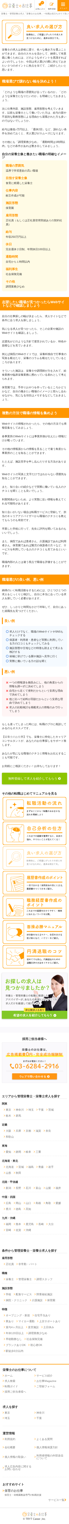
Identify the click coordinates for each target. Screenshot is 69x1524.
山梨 (48, 1187)
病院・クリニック (16, 1300)
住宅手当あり (42, 1315)
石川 (28, 1187)
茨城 (51, 1109)
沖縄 (28, 1230)
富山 (38, 1187)
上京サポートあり (50, 1321)
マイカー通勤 (26, 1321)
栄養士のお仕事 (14, 736)
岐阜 (28, 1151)
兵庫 (18, 1130)
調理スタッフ (44, 1279)
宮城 (21, 1166)
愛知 (8, 1151)
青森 (41, 1166)
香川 (8, 1209)
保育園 (51, 1300)
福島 (31, 1166)
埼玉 (31, 1109)
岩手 (51, 1166)
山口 (28, 1203)
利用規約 (10, 1439)
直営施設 (33, 1327)
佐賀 (18, 1230)
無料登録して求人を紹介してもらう (32, 778)
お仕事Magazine (46, 1381)
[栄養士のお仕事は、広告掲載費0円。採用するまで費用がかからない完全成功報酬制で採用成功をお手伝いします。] (34, 1062)
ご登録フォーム (45, 1386)
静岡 (18, 1151)
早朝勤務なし (14, 1339)
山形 (8, 1172)
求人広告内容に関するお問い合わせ (18, 1467)
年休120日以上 (15, 1333)
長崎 (41, 1224)
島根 (38, 1203)
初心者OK (36, 1345)
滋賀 (38, 1130)
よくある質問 (44, 1439)
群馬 (18, 1115)
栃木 (8, 1115)
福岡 (8, 1224)
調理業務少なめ (37, 1333)
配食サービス (24, 1294)
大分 (51, 1224)
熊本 (18, 1224)
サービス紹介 (44, 1375)
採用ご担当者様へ (15, 1391)
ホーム (9, 1375)
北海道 (10, 1166)
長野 (18, 1187)
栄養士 (10, 1279)
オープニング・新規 (18, 1315)
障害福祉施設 (44, 1294)
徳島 (18, 1209)
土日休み (48, 1327)
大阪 (8, 1130)
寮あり (10, 1321)
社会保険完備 (34, 1339)
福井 (58, 1187)
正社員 (10, 1264)
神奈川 (20, 1109)
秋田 (18, 1172)
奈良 (48, 1130)
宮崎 (8, 1230)
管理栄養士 (25, 1279)
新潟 (8, 1187)
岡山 (18, 1203)
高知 (28, 1209)
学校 (8, 1294)
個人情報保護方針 (47, 1447)
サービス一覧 (56, 1500)
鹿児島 (30, 1224)
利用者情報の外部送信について (49, 1457)
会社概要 (10, 1447)
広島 (8, 1203)
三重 (38, 1151)
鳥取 (48, 1203)
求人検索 (10, 1381)
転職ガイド (11, 1386)
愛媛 (58, 1203)
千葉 (41, 1109)
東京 (8, 1109)
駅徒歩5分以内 (14, 1350)
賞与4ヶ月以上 (14, 1327)
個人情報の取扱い (15, 1457)
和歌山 (10, 1136)
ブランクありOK (16, 1345)
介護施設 (37, 1300)
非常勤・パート (27, 1264)
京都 (28, 1130)
